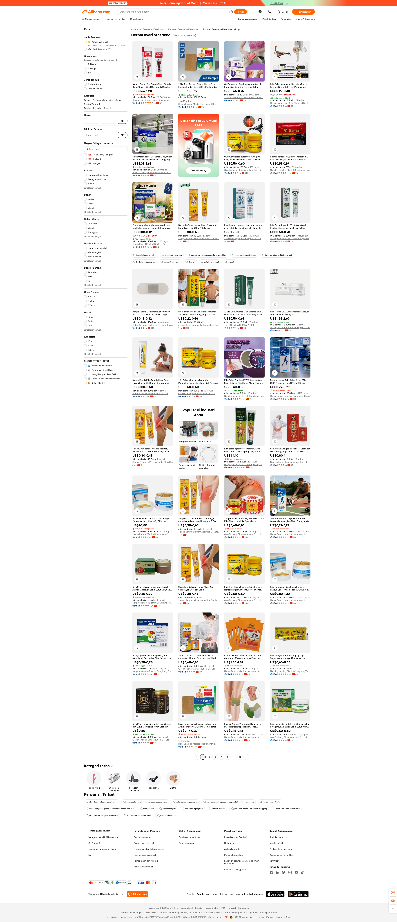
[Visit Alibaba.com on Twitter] (284, 872)
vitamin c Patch (218, 809)
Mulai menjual (276, 843)
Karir (90, 855)
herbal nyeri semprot (145, 262)
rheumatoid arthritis (272, 802)
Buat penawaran (186, 843)
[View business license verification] (226, 917)
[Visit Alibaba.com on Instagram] (290, 872)
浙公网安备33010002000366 (249, 917)
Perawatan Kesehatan (153, 29)
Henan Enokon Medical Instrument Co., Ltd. (198, 104)
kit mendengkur (169, 809)
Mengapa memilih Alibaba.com (103, 837)
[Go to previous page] (196, 757)
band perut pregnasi (194, 809)
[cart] (270, 12)
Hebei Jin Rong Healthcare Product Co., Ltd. (152, 325)
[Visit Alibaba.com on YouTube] (296, 872)
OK (122, 121)
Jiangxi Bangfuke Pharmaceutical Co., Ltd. (198, 238)
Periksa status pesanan (281, 849)
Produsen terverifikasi (189, 837)
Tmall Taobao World (183, 908)
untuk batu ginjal (211, 262)
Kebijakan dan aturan (144, 866)
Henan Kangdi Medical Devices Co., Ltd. (151, 244)
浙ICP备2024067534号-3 (277, 917)
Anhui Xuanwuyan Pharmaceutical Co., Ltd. (152, 172)
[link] (393, 893)
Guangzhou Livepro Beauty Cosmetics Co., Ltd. (152, 100)
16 (240, 757)
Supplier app (203, 894)
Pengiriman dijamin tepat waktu (149, 849)
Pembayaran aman (142, 837)
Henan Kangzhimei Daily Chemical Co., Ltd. (290, 103)
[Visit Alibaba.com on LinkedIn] (277, 872)
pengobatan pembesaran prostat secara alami (147, 802)
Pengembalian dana (233, 855)
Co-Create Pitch (96, 843)
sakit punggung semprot (187, 802)
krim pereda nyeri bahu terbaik (278, 255)
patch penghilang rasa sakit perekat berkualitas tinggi (230, 802)
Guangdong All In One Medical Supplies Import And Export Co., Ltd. (290, 238)
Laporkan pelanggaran (235, 869)
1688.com (166, 908)
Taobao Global (211, 908)
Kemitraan (274, 861)
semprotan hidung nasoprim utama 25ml (208, 255)
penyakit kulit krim (172, 262)
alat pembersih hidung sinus (139, 815)
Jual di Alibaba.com (279, 837)
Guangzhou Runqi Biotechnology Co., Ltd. (290, 327)
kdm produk (148, 809)
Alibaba (134, 29)
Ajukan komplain (232, 849)
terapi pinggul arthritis (146, 255)
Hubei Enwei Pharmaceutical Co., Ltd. (150, 393)
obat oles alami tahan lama (288, 809)
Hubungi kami (230, 843)
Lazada (198, 908)
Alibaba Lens (106, 894)
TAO (223, 908)
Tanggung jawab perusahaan (102, 849)
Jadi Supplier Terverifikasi (282, 855)
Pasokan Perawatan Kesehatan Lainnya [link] (221, 29)
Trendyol (231, 908)
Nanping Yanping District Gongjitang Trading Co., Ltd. (290, 170)
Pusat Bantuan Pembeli (235, 837)
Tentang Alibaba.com (99, 830)
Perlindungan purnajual (145, 855)
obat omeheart (167, 815)
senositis (231, 262)
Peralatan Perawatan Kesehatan (183, 29)
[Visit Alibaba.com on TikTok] (302, 872)
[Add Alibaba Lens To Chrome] (137, 894)
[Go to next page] (246, 757)
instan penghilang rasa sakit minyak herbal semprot (111, 809)
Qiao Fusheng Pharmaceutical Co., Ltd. (242, 170)
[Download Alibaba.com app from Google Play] (298, 894)
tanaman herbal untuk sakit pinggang (250, 809)
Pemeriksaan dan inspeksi (146, 861)
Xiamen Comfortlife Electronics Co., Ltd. (243, 97)
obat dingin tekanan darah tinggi (103, 802)
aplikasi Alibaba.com (252, 894)
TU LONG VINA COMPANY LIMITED (241, 325)
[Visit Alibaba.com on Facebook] (271, 872)
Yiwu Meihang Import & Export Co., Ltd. (242, 238)
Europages (243, 908)
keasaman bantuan (173, 255)
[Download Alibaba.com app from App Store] (275, 894)
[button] (231, 12)
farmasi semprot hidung (245, 255)
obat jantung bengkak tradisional (103, 815)
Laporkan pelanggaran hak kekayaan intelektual (241, 862)
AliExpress (154, 908)
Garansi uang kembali (144, 843)
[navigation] (105, 393)
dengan (192, 262)
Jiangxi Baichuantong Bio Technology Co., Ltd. (198, 325)
